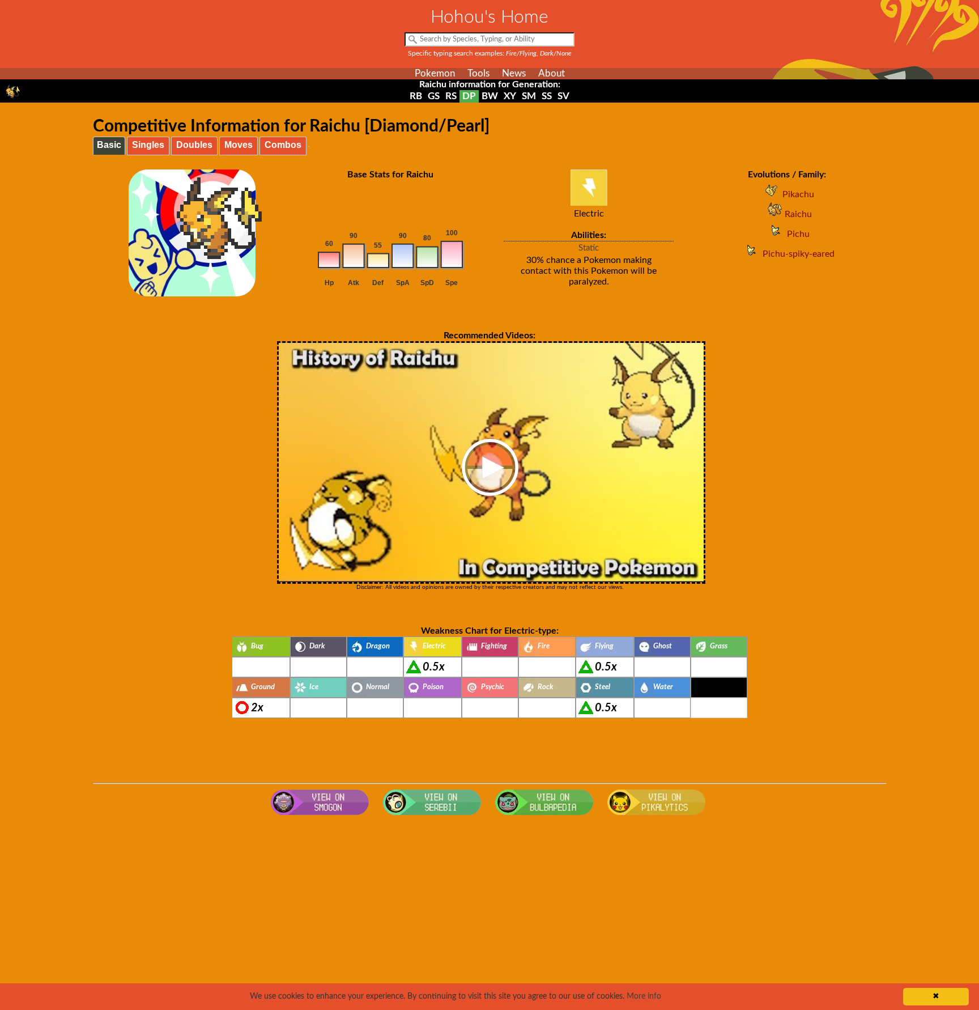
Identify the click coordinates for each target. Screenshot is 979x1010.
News (514, 73)
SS (547, 96)
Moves (238, 145)
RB (416, 96)
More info (644, 996)
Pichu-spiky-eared (799, 253)
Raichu (798, 214)
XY (510, 96)
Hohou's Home (489, 17)
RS (451, 96)
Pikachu (798, 194)
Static (588, 248)
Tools (478, 73)
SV (563, 96)
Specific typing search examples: (490, 53)
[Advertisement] (489, 911)
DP (469, 96)
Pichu (798, 234)
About (551, 73)
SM (529, 96)
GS (434, 96)
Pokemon (435, 73)
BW (490, 96)
